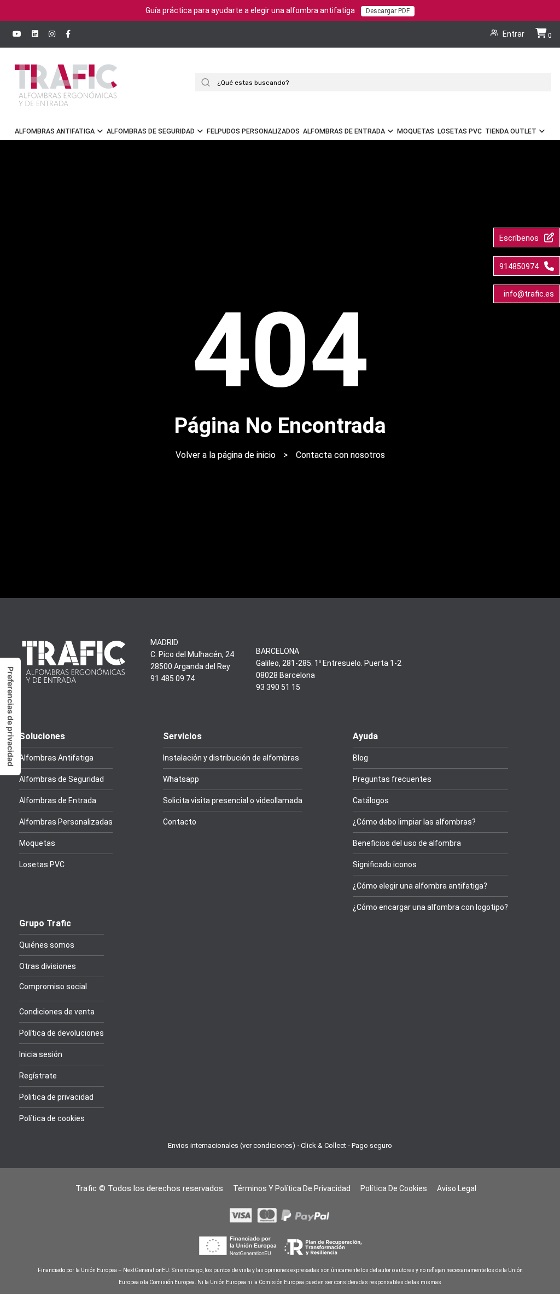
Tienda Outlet (510, 131)
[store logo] (66, 100)
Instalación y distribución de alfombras (231, 757)
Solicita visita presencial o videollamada (232, 800)
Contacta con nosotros (340, 455)
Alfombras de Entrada (344, 131)
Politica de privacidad (56, 1097)
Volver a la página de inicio (226, 455)
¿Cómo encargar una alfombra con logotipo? (430, 907)
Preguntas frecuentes (392, 779)
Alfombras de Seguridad (151, 131)
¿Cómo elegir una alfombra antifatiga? (420, 885)
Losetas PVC (460, 131)
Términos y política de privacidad (292, 1188)
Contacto (179, 821)
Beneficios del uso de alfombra (407, 843)
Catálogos (371, 800)
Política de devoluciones (61, 1033)
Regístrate (38, 1075)
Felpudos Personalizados (253, 131)
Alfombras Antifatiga (55, 131)
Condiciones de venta (57, 1011)
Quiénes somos (46, 945)
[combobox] (377, 82)
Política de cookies (52, 1118)
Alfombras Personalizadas (66, 821)
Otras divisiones (47, 966)
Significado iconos (385, 864)
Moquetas (415, 131)
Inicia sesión (40, 1054)
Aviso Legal (456, 1188)
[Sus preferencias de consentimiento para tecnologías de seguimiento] (10, 716)
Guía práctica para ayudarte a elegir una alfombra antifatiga (277, 10)
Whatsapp (181, 779)
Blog (360, 757)
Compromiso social (53, 986)
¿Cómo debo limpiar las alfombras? (414, 821)
